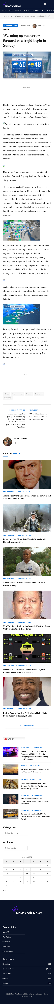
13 (27, 873)
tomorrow (39, 394)
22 (40, 877)
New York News (10, 26)
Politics (5, 983)
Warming (7, 398)
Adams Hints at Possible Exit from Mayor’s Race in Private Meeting (24, 584)
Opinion (5, 978)
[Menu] (49, 4)
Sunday (29, 394)
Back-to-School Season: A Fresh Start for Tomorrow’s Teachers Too (35, 770)
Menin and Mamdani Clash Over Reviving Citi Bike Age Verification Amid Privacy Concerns (34, 786)
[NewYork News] (12, 4)
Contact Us (38, 11)
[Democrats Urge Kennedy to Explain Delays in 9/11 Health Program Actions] (27, 518)
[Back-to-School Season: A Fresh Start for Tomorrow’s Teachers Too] (10, 769)
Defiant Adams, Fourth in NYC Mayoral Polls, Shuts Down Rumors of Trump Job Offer (25, 714)
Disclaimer (6, 946)
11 (13, 873)
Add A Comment (27, 725)
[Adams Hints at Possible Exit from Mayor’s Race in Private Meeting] (27, 561)
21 (34, 877)
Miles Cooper (20, 438)
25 (13, 881)
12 (20, 873)
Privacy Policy (8, 951)
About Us (7, 11)
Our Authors (22, 11)
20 (27, 877)
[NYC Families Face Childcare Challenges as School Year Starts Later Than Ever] (10, 799)
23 (47, 877)
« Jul (5, 890)
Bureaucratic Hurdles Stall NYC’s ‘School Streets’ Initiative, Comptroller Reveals (35, 816)
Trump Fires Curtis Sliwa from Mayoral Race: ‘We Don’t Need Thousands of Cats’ (27, 497)
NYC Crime (7, 973)
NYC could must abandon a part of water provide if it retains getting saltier (38, 416)
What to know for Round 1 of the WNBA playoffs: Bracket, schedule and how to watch (24, 671)
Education (6, 964)
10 (7, 873)
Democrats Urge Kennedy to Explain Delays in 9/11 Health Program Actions (24, 540)
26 (20, 881)
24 (7, 881)
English (10, 739)
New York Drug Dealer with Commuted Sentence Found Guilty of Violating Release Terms (26, 627)
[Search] (45, 4)
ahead (6, 394)
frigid (14, 394)
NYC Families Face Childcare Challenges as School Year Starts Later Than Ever (35, 801)
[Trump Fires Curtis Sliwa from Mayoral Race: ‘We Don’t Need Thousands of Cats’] (27, 474)
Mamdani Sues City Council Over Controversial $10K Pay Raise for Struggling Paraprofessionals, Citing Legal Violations (34, 755)
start (21, 394)
